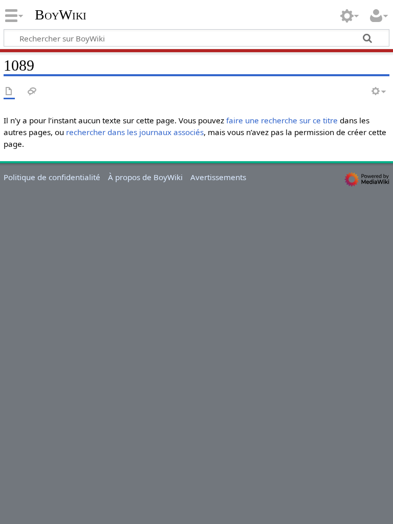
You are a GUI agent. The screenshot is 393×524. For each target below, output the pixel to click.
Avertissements (218, 177)
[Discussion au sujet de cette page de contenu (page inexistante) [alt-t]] (32, 92)
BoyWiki (60, 15)
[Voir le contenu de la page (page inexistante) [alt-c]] (9, 92)
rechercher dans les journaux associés (135, 132)
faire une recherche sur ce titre (282, 120)
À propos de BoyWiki (145, 177)
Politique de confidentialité (52, 177)
